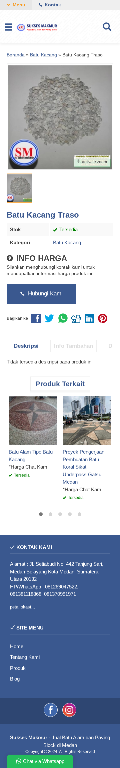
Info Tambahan (73, 346)
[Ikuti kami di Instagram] (69, 715)
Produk (18, 668)
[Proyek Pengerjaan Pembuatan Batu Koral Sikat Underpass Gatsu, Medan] (87, 420)
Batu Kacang (67, 242)
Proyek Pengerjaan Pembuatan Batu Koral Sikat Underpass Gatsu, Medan (83, 467)
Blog (15, 679)
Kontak (52, 4)
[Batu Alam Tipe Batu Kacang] (33, 420)
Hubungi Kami (44, 293)
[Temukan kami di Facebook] (51, 715)
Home (16, 646)
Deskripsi (26, 346)
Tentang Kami (25, 657)
